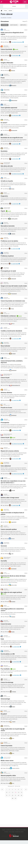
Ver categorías (4, 17)
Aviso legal (11, 831)
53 (15, 798)
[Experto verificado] (23, 42)
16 (6, 795)
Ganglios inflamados (7, 62)
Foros (5, 10)
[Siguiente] (26, 789)
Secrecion (4, 546)
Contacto (6, 831)
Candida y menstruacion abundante (11, 331)
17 (9, 795)
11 (9, 792)
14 (18, 792)
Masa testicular (5, 346)
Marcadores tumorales (8, 226)
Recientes (5, 24)
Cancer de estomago (7, 682)
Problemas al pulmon (7, 256)
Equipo (3, 829)
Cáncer (10, 10)
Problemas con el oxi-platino (9, 241)
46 (21, 795)
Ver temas (9, 17)
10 (6, 792)
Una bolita (4, 561)
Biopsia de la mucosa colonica (10, 451)
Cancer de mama (6, 624)
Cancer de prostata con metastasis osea (13, 301)
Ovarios (3, 92)
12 (12, 792)
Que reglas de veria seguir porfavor (11, 592)
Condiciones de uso (10, 829)
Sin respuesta (14, 24)
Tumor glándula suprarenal (9, 107)
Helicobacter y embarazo (8, 316)
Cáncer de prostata (6, 745)
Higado (3, 211)
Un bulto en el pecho (7, 181)
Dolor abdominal (6, 466)
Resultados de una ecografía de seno (12, 137)
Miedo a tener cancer (7, 760)
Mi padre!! (4, 714)
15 (21, 792)
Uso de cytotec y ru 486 (8, 654)
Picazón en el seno (6, 407)
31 (15, 795)
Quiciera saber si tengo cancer (10, 497)
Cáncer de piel (5, 377)
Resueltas (24, 24)
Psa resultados (5, 669)
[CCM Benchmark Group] (14, 836)
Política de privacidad (20, 829)
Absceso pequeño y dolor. (8, 775)
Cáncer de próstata (6, 49)
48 (12, 798)
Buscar (24, 21)
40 (18, 795)
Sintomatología (5, 699)
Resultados (4, 151)
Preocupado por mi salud (8, 271)
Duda (2, 639)
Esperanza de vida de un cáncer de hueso (13, 576)
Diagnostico (4, 196)
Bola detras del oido (7, 166)
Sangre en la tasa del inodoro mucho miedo (14, 286)
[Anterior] (2, 789)
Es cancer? (4, 122)
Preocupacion (5, 422)
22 (12, 795)
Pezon (3, 77)
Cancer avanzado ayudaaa (9, 529)
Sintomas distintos (6, 392)
